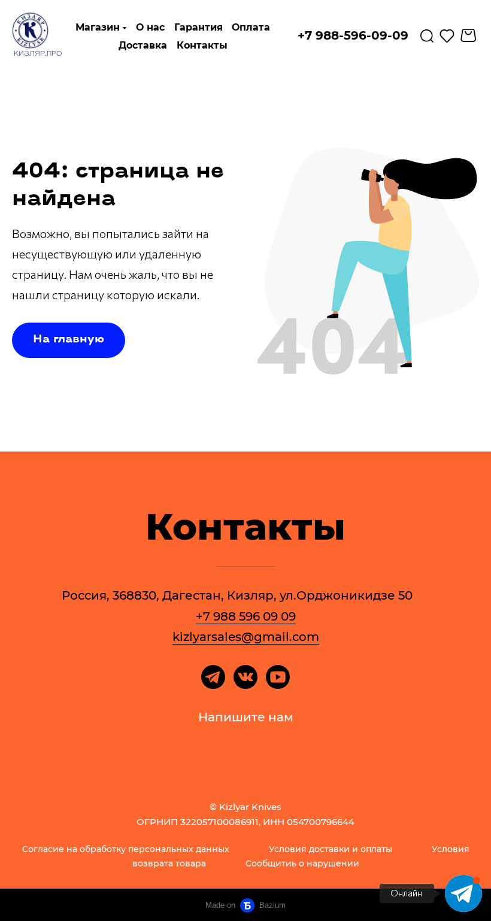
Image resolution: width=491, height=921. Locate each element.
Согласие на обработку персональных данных (125, 849)
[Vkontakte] (245, 677)
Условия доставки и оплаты (330, 849)
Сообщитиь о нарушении (302, 863)
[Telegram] (213, 677)
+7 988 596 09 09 (246, 616)
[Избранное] (447, 35)
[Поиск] (427, 35)
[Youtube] (278, 677)
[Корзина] (469, 35)
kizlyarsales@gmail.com (245, 637)
